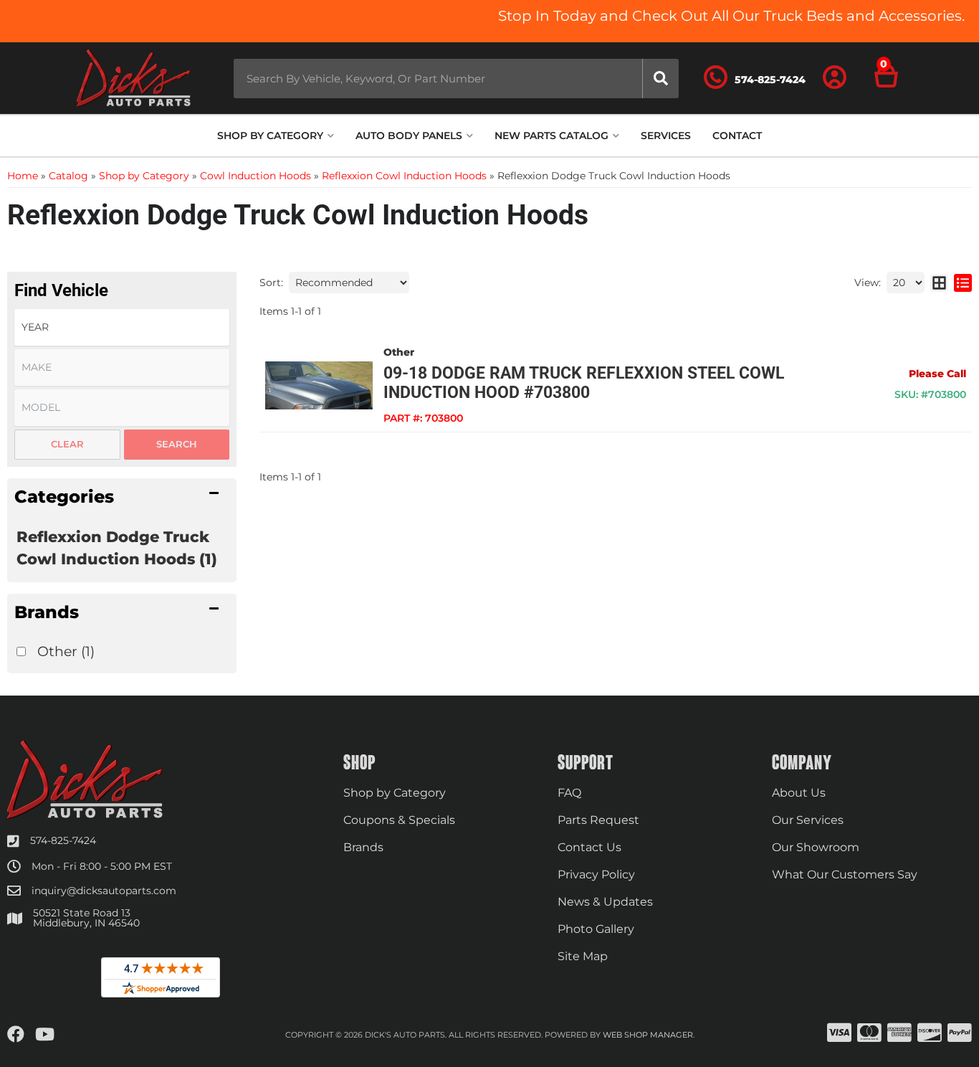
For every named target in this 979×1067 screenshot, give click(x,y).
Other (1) (66, 651)
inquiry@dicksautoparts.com (104, 891)
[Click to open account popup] (835, 78)
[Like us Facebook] (15, 1034)
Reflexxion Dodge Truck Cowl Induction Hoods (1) (116, 548)
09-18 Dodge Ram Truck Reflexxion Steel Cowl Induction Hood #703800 (583, 383)
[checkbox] (21, 651)
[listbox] (121, 327)
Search (176, 444)
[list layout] (963, 282)
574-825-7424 (63, 840)
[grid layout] (939, 282)
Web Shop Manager (648, 1035)
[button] (456, 78)
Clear (67, 444)
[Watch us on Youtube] (44, 1034)
